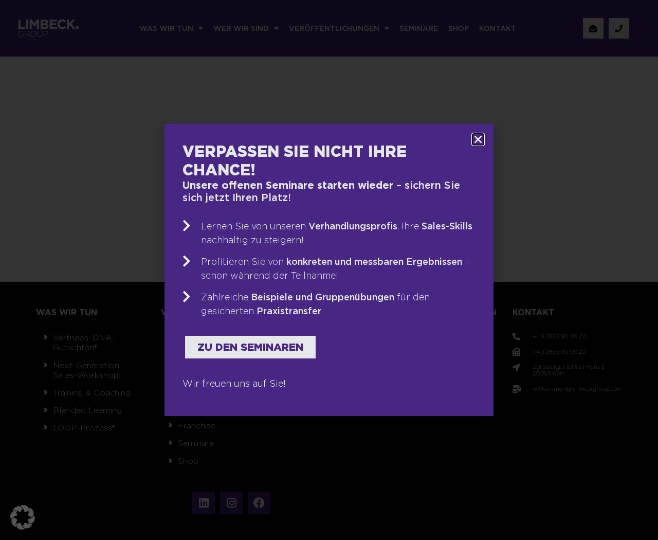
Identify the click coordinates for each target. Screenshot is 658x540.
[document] (329, 270)
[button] (22, 517)
